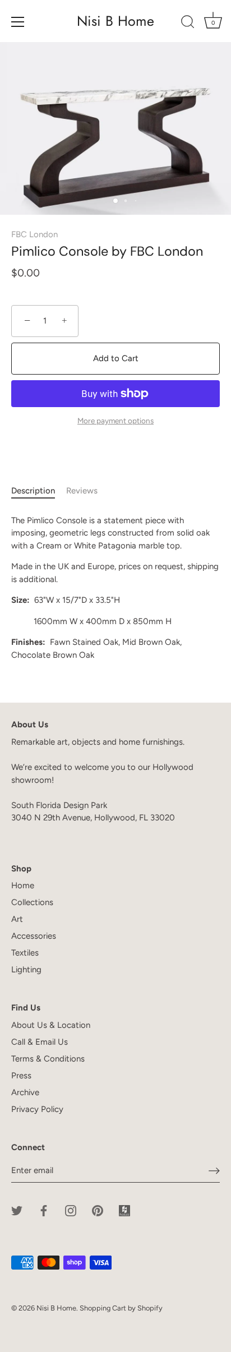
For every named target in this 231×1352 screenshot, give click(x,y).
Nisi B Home (115, 21)
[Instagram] (70, 1210)
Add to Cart (115, 358)
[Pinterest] (97, 1210)
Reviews (82, 491)
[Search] (187, 23)
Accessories (33, 936)
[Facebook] (43, 1210)
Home (22, 885)
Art (17, 919)
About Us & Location (50, 1025)
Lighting (26, 970)
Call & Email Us (39, 1042)
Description (33, 491)
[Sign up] (214, 1170)
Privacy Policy (37, 1109)
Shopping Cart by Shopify (121, 1308)
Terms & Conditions (48, 1059)
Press (21, 1075)
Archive (25, 1092)
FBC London (34, 234)
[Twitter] (16, 1210)
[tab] (38, 490)
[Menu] (18, 22)
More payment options (115, 420)
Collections (32, 902)
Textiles (25, 953)
